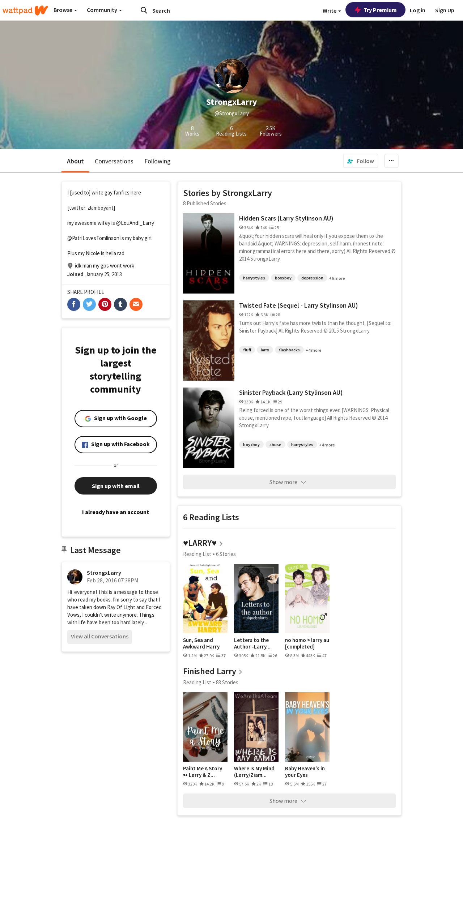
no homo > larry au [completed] (307, 643)
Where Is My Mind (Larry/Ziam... (254, 771)
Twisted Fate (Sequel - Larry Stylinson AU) (298, 305)
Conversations (114, 161)
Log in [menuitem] (417, 10)
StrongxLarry (104, 572)
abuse (275, 444)
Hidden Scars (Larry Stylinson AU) (286, 218)
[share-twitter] (89, 304)
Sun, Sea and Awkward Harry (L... (201, 643)
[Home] (25, 10)
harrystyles (254, 278)
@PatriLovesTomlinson (93, 238)
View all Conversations (99, 636)
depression (312, 278)
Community (102, 9)
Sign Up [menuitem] (444, 10)
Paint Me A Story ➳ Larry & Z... (202, 771)
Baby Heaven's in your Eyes (305, 771)
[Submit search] (144, 10)
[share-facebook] (73, 304)
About (75, 161)
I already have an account (115, 511)
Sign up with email (116, 485)
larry (265, 349)
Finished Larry (209, 671)
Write (330, 10)
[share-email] (136, 304)
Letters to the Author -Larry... (252, 643)
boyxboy (283, 278)
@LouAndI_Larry (135, 222)
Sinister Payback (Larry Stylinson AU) (291, 392)
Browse (63, 9)
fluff (247, 349)
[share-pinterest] (104, 304)
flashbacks (289, 349)
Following (157, 161)
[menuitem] (360, 161)
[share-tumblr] (120, 304)
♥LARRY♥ (200, 542)
